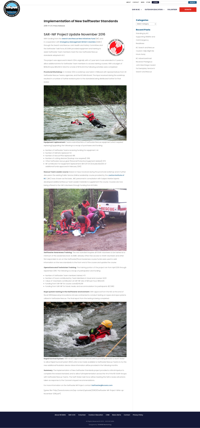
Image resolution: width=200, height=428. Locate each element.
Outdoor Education (95, 415)
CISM (107, 415)
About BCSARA (60, 415)
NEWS (142, 2)
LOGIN (155, 2)
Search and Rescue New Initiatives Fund (78, 38)
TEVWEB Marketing (104, 425)
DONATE (188, 9)
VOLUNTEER (172, 9)
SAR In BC (72, 415)
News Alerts (116, 415)
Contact (127, 415)
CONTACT (136, 2)
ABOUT (128, 2)
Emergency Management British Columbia (78, 42)
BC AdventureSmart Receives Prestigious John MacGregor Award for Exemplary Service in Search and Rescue (145, 65)
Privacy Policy (138, 415)
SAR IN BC (136, 9)
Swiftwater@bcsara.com (101, 385)
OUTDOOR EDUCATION (154, 9)
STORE (148, 2)
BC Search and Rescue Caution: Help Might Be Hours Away (145, 50)
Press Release (59, 26)
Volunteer (82, 415)
